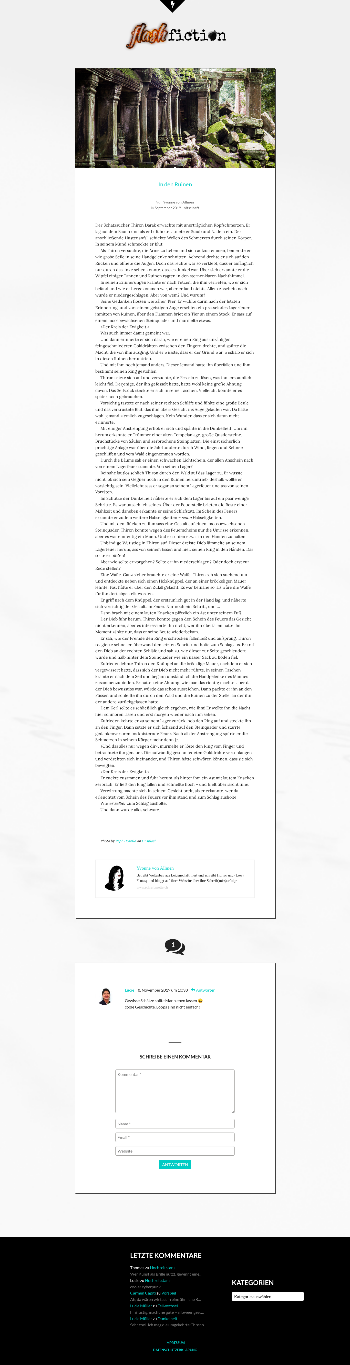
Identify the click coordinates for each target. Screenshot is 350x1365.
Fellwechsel (168, 1305)
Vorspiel (168, 1292)
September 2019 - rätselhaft (177, 208)
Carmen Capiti (143, 1292)
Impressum (175, 1343)
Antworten (205, 989)
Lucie (130, 989)
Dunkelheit (167, 1318)
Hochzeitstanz (162, 1267)
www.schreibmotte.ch (152, 887)
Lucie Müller (141, 1305)
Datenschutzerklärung (175, 1350)
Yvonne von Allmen (178, 202)
